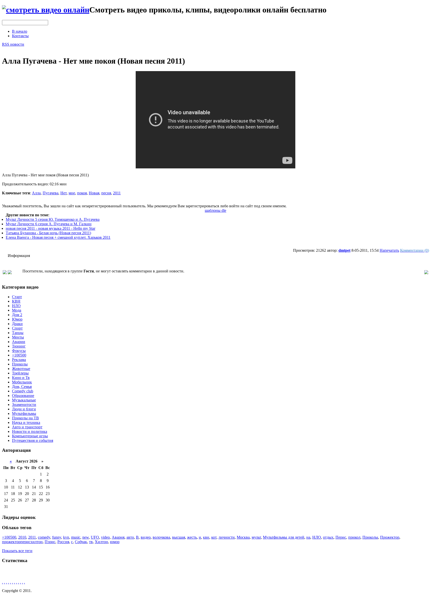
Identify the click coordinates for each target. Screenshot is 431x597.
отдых (328, 537)
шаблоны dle (215, 210)
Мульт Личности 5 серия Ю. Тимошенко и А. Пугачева (53, 219)
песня (106, 193)
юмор (114, 542)
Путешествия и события (32, 440)
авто (130, 537)
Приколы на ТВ (25, 418)
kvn (66, 537)
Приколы (20, 364)
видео (146, 537)
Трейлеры (20, 373)
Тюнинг (19, 346)
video (105, 537)
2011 (117, 193)
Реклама (19, 360)
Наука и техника (26, 422)
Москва (243, 537)
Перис (340, 537)
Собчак (81, 542)
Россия (63, 542)
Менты (18, 337)
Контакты (20, 36)
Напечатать (389, 250)
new (85, 537)
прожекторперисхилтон (22, 542)
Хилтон (101, 542)
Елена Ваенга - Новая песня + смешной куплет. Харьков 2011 (58, 237)
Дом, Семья (22, 386)
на (308, 537)
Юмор (17, 319)
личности (226, 537)
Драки (17, 324)
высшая (178, 537)
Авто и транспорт (27, 427)
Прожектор (389, 537)
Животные (21, 368)
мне (72, 193)
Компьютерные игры (30, 436)
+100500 (19, 355)
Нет (63, 193)
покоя (82, 193)
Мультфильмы (24, 413)
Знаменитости (24, 404)
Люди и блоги (24, 409)
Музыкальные (24, 400)
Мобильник (22, 382)
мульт (256, 537)
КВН (16, 301)
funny (56, 537)
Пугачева (50, 193)
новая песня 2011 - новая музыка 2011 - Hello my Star (50, 228)
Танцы (17, 333)
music (75, 537)
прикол (354, 537)
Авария (118, 537)
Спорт (17, 328)
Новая (94, 193)
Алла (36, 193)
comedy (44, 537)
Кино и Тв (21, 377)
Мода (16, 310)
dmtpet (344, 250)
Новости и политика (29, 431)
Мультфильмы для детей (283, 537)
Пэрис (50, 542)
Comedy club (22, 391)
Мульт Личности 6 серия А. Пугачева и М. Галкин (49, 224)
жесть (192, 537)
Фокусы (19, 351)
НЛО (16, 306)
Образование (23, 395)
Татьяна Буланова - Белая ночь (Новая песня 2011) (48, 233)
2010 (22, 537)
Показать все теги (17, 551)
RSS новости (13, 44)
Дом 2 (17, 315)
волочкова (161, 537)
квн (206, 537)
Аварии (18, 342)
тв (91, 542)
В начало (19, 31)
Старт (17, 297)
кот (213, 537)
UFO (95, 537)
